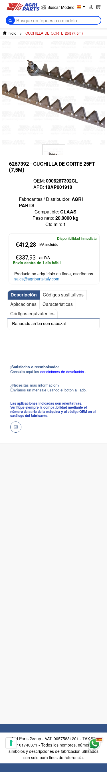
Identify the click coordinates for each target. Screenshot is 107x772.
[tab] (24, 295)
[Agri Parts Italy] (22, 6)
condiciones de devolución (62, 371)
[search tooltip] (10, 20)
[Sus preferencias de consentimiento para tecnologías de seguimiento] (11, 743)
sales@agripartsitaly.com (36, 279)
